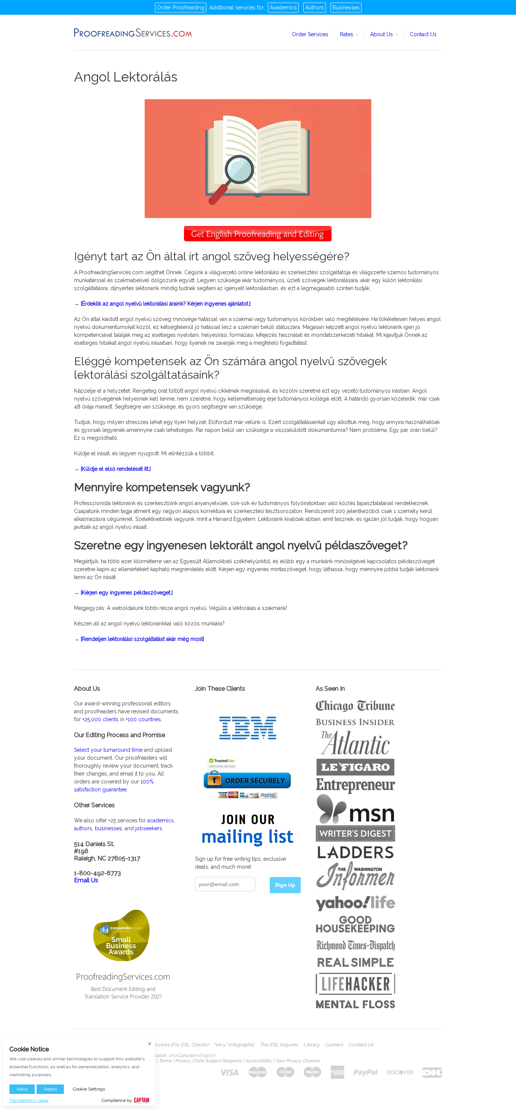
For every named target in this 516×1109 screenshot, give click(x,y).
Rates (347, 34)
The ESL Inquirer (279, 1045)
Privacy (182, 1060)
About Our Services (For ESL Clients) (166, 1045)
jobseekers (148, 828)
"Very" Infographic (233, 1045)
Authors (314, 8)
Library (311, 1045)
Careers (334, 1045)
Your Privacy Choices (297, 1060)
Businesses (346, 8)
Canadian (188, 1055)
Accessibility (258, 1060)
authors (83, 828)
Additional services (232, 8)
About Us (382, 34)
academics (160, 820)
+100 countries (143, 719)
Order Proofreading (180, 8)
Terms (165, 1060)
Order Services (310, 34)
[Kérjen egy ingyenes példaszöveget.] (127, 593)
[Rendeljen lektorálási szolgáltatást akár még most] (142, 639)
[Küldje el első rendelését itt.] (116, 469)
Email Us (86, 880)
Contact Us (423, 34)
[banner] (133, 32)
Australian (155, 1055)
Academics (283, 8)
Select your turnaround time (108, 750)
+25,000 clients (100, 719)
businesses (108, 828)
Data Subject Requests (218, 1060)
